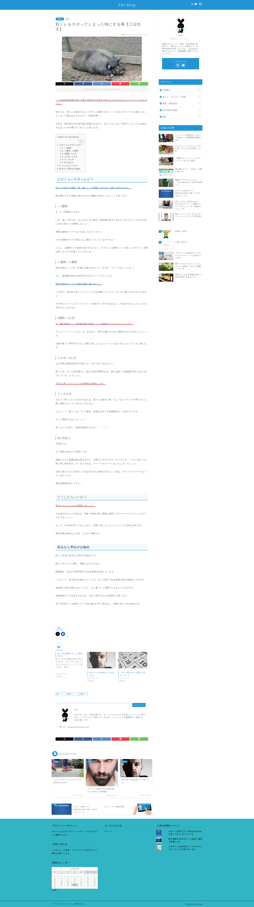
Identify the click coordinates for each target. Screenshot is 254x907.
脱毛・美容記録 (181, 103)
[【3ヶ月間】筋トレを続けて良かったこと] (132, 660)
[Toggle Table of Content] (80, 141)
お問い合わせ (78, 904)
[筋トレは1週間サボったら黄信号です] (71, 667)
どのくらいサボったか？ (71, 145)
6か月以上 (68, 162)
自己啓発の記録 (181, 110)
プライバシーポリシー (62, 904)
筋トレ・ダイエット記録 (181, 97)
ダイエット (61, 694)
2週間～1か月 (70, 154)
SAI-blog (127, 5)
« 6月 (54, 890)
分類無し (60, 19)
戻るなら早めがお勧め (69, 169)
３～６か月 (69, 160)
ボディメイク (73, 694)
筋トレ (84, 694)
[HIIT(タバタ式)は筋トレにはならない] (101, 660)
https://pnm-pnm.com (78, 727)
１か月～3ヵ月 (70, 157)
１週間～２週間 (71, 151)
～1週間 (67, 148)
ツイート (108, 831)
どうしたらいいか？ (68, 165)
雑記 (181, 117)
